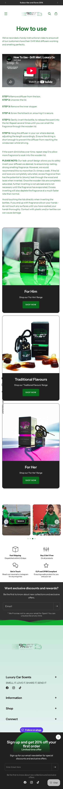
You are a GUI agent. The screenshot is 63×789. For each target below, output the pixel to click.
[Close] (58, 737)
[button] (6, 13)
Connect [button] (12, 719)
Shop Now (30, 304)
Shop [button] (9, 708)
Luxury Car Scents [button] (18, 677)
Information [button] (14, 698)
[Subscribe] (55, 767)
